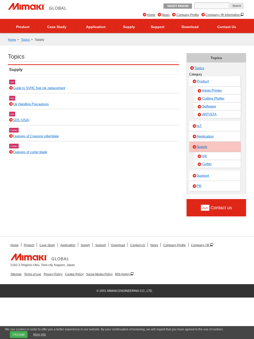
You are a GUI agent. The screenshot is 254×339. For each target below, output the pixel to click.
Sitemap (16, 274)
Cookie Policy (74, 274)
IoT (199, 126)
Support (157, 27)
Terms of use (32, 274)
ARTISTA (209, 114)
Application (96, 27)
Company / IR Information (223, 15)
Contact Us (226, 27)
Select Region (177, 6)
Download (190, 27)
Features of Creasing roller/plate (36, 136)
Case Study (56, 27)
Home (151, 15)
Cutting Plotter (213, 98)
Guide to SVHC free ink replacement (39, 88)
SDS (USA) (21, 120)
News (166, 15)
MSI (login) (122, 274)
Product (23, 27)
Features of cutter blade (30, 152)
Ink (12, 82)
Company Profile (187, 15)
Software (209, 106)
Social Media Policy (99, 274)
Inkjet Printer (212, 90)
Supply (129, 27)
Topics (25, 39)
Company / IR (200, 245)
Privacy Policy (53, 274)
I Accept (19, 334)
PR (199, 186)
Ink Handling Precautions (31, 104)
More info (39, 334)
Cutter (13, 130)
